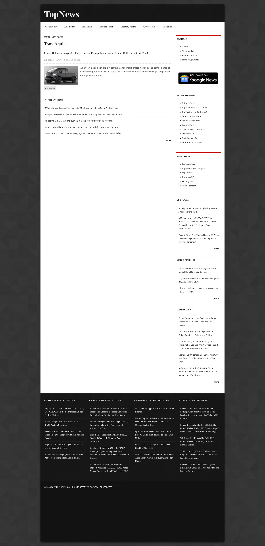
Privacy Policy (188, 133)
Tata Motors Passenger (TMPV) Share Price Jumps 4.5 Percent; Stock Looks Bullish (64, 456)
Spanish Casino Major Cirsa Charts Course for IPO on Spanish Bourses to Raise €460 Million (154, 434)
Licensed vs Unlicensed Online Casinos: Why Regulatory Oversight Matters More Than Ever (198, 358)
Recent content (189, 185)
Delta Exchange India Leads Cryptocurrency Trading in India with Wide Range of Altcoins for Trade (109, 424)
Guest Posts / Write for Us (193, 129)
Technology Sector (190, 59)
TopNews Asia (188, 164)
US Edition (167, 26)
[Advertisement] (132, 510)
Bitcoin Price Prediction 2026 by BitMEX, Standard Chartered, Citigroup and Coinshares (108, 438)
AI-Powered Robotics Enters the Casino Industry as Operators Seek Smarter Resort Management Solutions (198, 371)
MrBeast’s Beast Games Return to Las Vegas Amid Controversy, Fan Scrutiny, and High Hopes (154, 457)
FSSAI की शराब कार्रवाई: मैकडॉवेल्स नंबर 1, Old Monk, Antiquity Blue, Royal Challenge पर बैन (82, 108)
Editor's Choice (189, 103)
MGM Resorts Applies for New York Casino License (154, 410)
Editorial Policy (188, 125)
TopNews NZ (188, 177)
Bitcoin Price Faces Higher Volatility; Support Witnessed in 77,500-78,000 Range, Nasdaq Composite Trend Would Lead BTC (109, 467)
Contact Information (191, 116)
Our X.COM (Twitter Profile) (194, 111)
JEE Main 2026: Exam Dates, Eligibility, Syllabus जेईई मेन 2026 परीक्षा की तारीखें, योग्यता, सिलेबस (83, 133)
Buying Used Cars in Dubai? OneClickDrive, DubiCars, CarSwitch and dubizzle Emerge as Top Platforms (64, 411)
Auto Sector (69, 26)
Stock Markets (188, 51)
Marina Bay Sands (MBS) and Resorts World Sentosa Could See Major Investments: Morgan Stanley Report (155, 421)
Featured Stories (189, 55)
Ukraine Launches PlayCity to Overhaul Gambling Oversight (152, 446)
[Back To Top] (218, 535)
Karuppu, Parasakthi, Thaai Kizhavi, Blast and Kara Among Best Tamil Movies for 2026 (83, 114)
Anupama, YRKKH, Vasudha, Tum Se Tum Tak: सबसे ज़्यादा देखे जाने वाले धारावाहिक (78, 120)
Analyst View (51, 26)
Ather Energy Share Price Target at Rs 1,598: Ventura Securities (62, 423)
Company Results (128, 26)
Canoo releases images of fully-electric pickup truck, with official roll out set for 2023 (96, 52)
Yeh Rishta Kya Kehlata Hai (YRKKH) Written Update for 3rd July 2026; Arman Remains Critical (198, 441)
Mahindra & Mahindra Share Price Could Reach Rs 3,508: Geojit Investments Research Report (64, 434)
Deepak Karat (54, 60)
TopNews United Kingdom (194, 168)
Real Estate (87, 26)
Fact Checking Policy (191, 138)
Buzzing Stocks (189, 181)
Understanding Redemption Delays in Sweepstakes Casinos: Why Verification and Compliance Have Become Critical (198, 345)
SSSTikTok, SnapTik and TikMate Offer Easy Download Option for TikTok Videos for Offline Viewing (198, 454)
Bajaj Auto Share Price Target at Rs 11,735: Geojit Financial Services (64, 446)
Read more (51, 88)
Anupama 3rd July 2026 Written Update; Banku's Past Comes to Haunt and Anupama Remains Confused (199, 467)
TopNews (61, 14)
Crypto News (149, 26)
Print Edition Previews (192, 142)
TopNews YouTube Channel (194, 107)
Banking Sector (106, 26)
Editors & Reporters (191, 120)
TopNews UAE (188, 172)
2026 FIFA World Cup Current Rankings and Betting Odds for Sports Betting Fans (81, 127)
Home (47, 36)
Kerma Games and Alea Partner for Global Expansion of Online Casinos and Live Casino (197, 321)
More (168, 140)
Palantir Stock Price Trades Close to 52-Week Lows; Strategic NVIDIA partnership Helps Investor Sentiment (199, 238)
